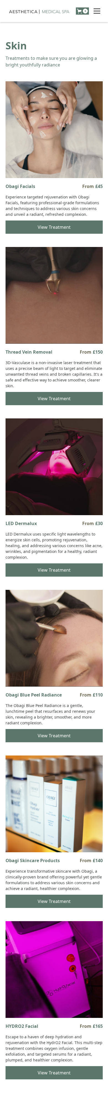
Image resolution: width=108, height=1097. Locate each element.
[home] (39, 11)
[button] (97, 11)
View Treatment (54, 227)
